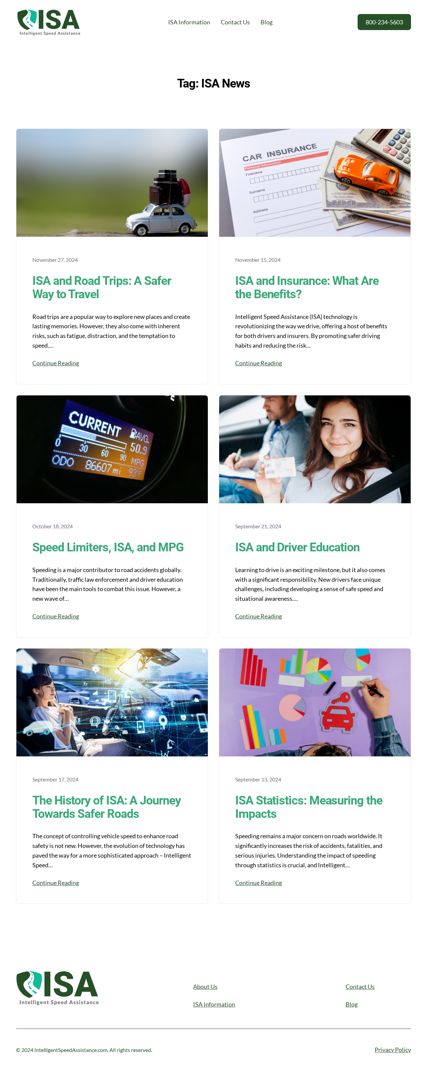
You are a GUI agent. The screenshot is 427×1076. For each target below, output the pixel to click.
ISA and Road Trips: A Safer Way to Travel (101, 288)
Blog (352, 1004)
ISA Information (214, 1004)
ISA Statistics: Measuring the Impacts (308, 807)
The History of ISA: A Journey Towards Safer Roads (106, 807)
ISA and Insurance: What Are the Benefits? (307, 288)
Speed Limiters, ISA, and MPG (108, 547)
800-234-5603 (384, 22)
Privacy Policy (393, 1049)
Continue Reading (55, 363)
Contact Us (360, 986)
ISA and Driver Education (297, 547)
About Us (205, 986)
